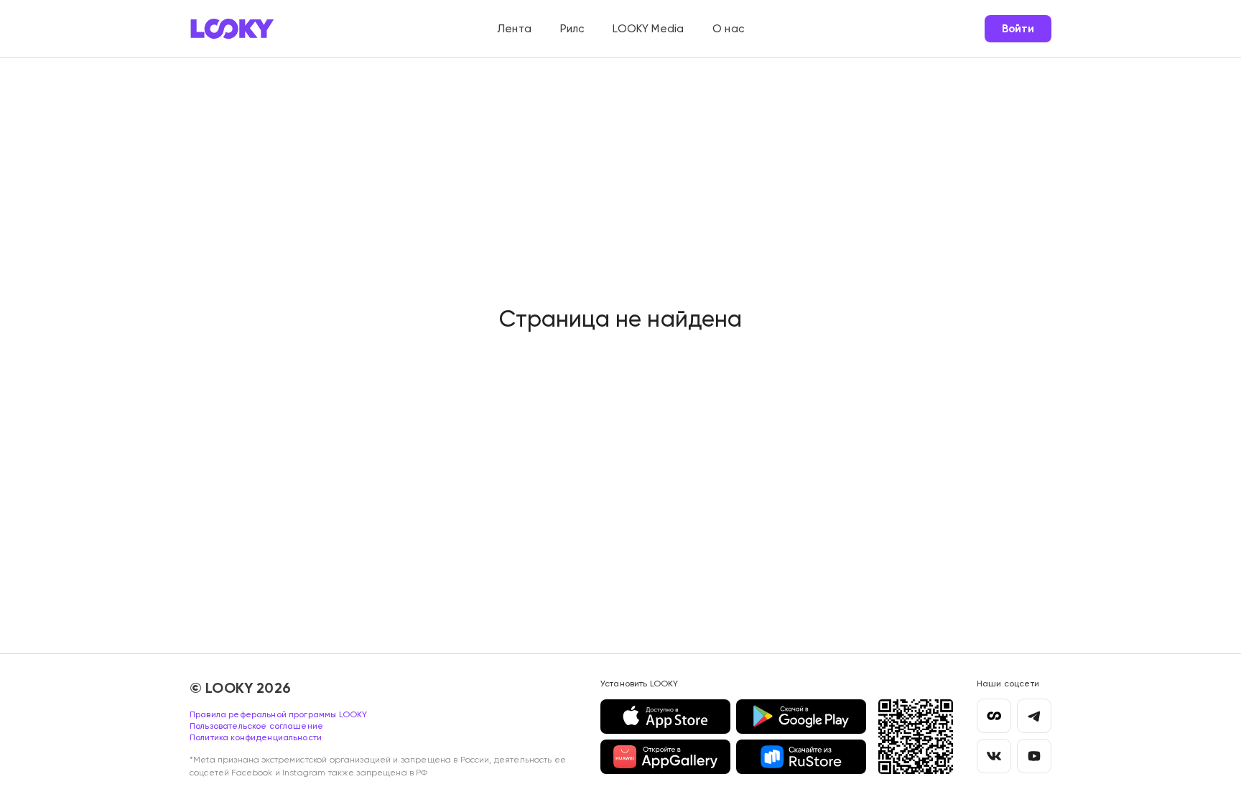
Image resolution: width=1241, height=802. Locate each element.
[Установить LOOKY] (916, 737)
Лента (514, 28)
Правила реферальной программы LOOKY (278, 714)
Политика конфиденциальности (256, 737)
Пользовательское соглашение (256, 726)
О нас (728, 28)
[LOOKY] (233, 28)
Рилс (572, 28)
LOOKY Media (648, 28)
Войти (1018, 28)
